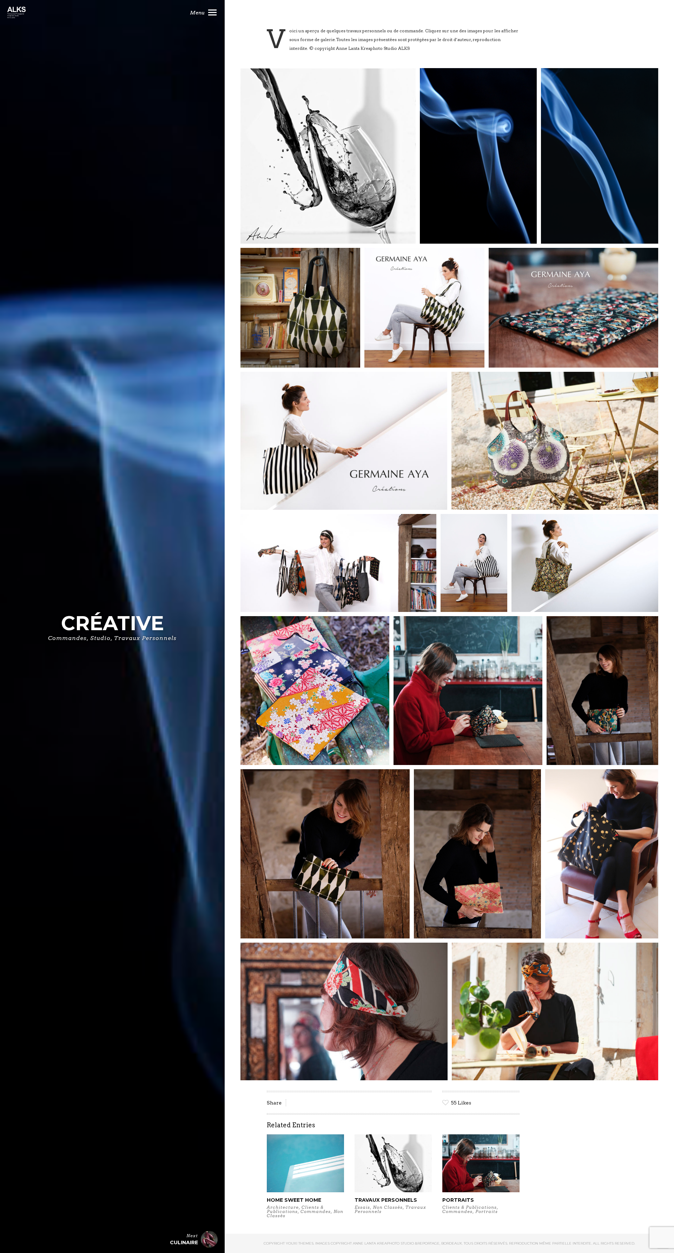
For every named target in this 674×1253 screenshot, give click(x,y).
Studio (100, 638)
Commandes (67, 638)
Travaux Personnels (145, 638)
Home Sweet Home (294, 1200)
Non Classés (388, 1207)
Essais (362, 1207)
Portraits (458, 1200)
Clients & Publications (295, 1209)
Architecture (283, 1207)
